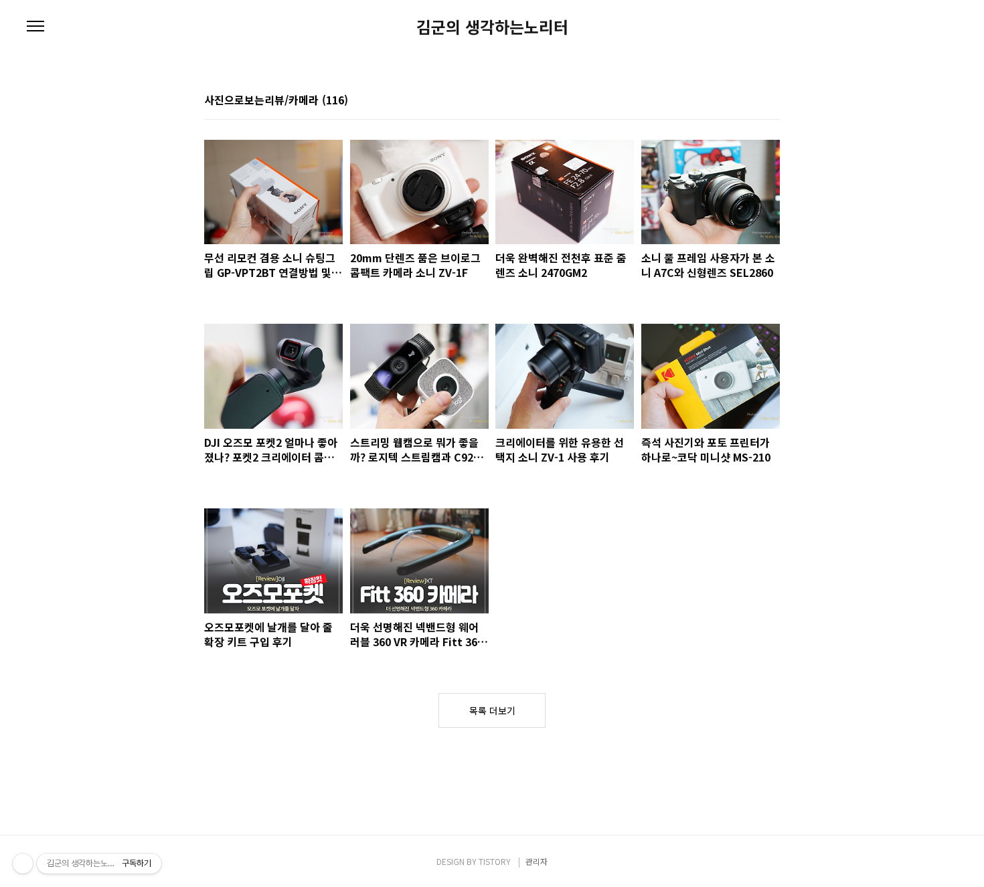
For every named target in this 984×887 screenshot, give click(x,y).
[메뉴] (35, 26)
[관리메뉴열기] (23, 864)
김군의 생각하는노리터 (492, 27)
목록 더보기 (492, 710)
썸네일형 (753, 100)
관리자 (536, 861)
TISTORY (495, 861)
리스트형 (772, 100)
